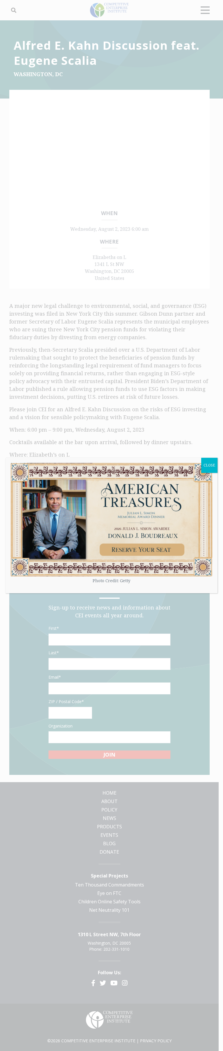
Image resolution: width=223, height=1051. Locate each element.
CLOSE (209, 465)
